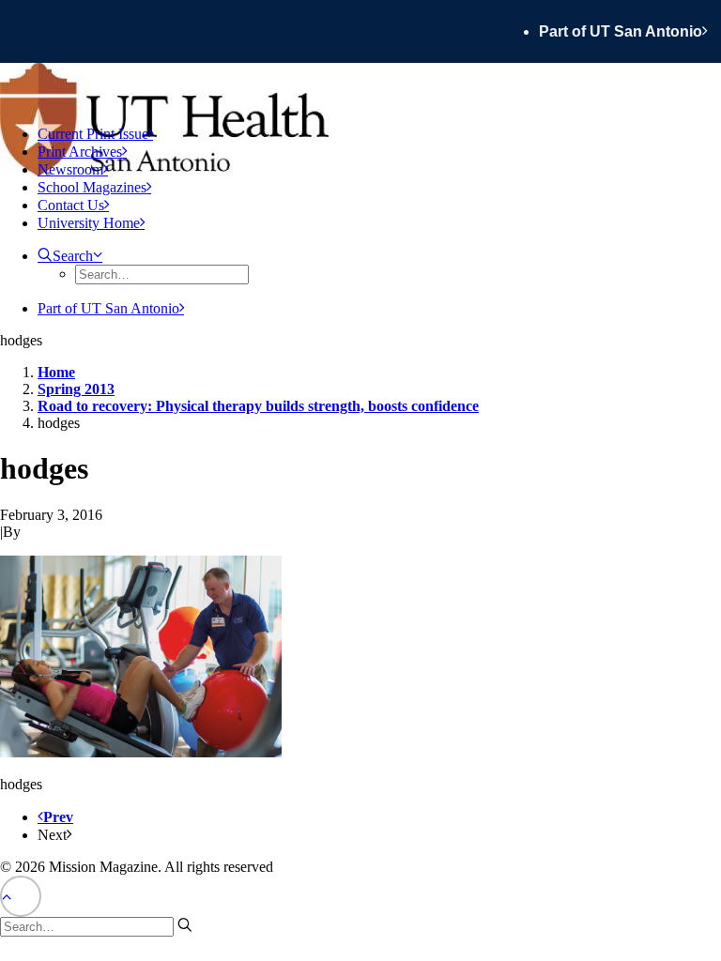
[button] (70, 256)
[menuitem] (630, 31)
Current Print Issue (93, 134)
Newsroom (70, 169)
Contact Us (71, 205)
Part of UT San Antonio (620, 31)
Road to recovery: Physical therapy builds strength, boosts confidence (258, 406)
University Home (89, 223)
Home (56, 372)
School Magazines (92, 187)
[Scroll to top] (20, 895)
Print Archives (80, 152)
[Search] (96, 926)
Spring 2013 (76, 389)
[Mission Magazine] (360, 86)
